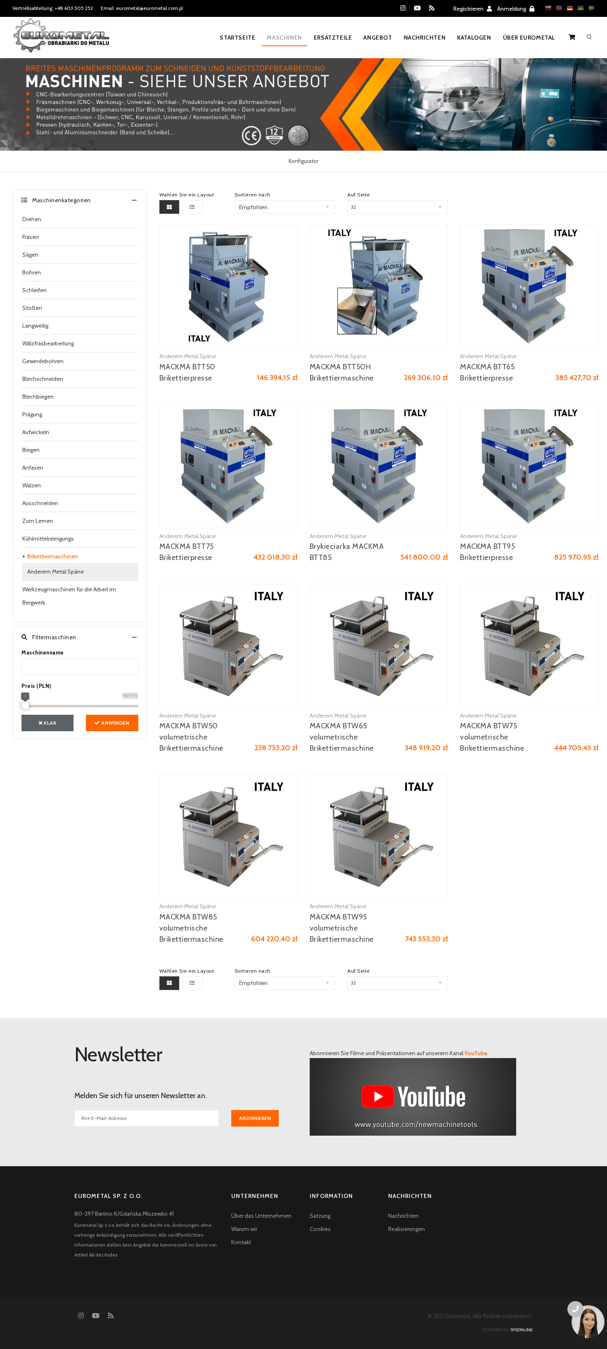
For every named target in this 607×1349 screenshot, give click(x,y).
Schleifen (34, 290)
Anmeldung (512, 8)
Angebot (377, 37)
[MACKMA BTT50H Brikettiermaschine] (378, 286)
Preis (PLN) (36, 686)
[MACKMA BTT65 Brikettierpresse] (529, 286)
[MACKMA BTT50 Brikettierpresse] (228, 286)
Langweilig (35, 325)
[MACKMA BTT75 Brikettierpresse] (228, 466)
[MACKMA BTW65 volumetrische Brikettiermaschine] (378, 645)
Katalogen (474, 37)
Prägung (32, 414)
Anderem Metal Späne (55, 571)
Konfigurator (303, 161)
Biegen (31, 450)
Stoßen (32, 308)
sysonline (521, 1329)
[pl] (546, 8)
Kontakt (241, 1242)
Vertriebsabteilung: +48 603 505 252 (52, 8)
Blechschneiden (42, 379)
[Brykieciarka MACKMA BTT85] (378, 466)
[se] (589, 8)
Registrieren (469, 8)
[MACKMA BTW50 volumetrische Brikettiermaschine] (228, 645)
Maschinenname (42, 652)
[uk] (578, 8)
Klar (50, 723)
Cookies (320, 1229)
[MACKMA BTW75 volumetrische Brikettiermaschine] (529, 645)
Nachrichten (425, 37)
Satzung (320, 1215)
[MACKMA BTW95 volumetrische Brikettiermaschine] (378, 836)
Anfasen (32, 467)
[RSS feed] (431, 8)
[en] (557, 8)
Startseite (237, 37)
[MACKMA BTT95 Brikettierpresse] (529, 466)
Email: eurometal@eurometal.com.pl (142, 8)
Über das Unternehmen (261, 1215)
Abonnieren (255, 1118)
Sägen (30, 254)
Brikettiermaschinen (52, 556)
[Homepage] (61, 41)
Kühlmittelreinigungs (48, 538)
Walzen (31, 485)
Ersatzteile (333, 37)
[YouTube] (417, 8)
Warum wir (244, 1229)
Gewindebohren (43, 361)
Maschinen (284, 37)
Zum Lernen (37, 520)
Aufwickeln (35, 432)
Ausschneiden (40, 503)
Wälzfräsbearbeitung (48, 343)
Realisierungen (406, 1229)
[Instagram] (403, 8)
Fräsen (30, 237)
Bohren (31, 272)
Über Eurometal (529, 37)
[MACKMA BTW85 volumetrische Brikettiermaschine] (228, 836)
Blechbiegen (38, 396)
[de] (567, 8)
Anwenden (115, 723)
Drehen (31, 219)
